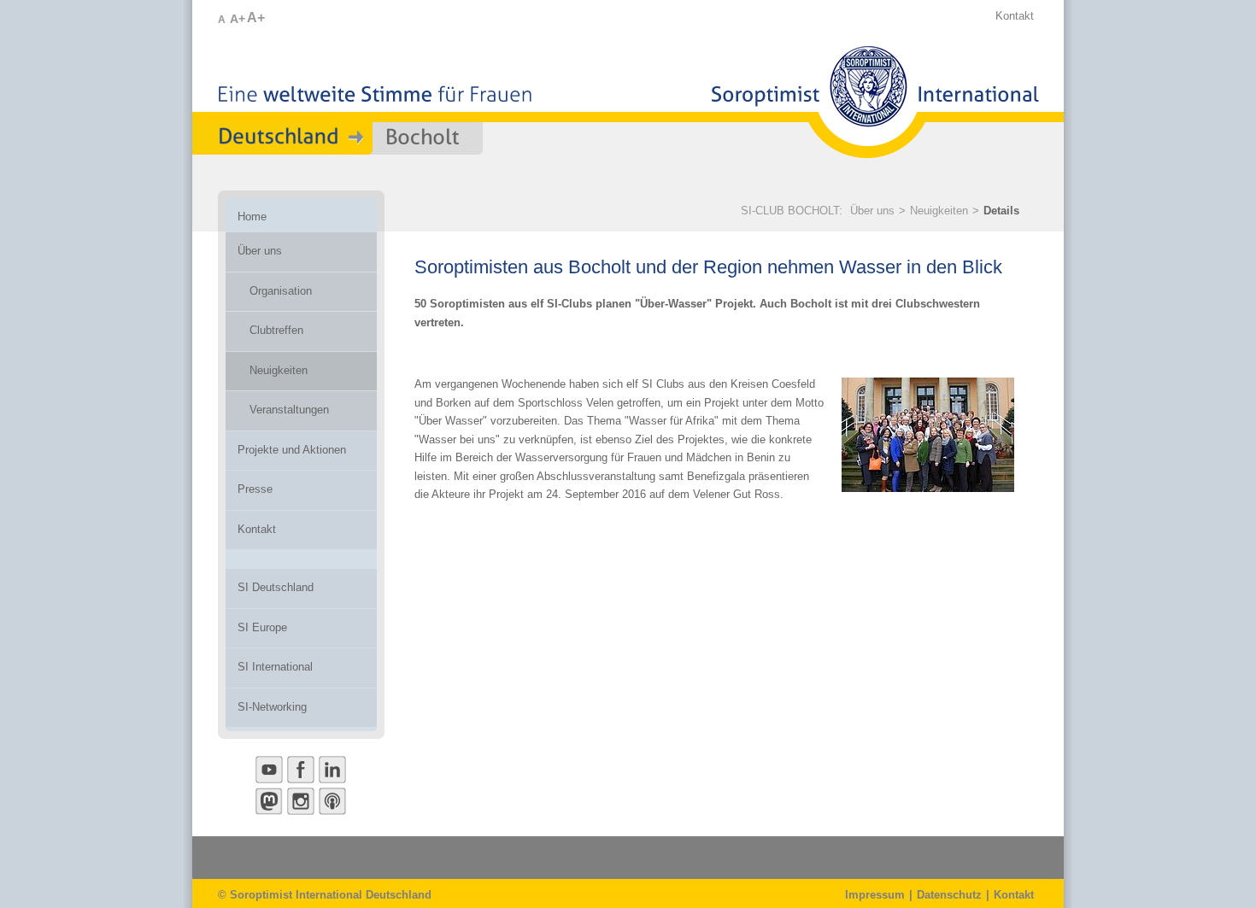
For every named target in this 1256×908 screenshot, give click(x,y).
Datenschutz (949, 894)
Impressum (875, 894)
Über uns (872, 210)
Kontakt (1014, 15)
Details (1001, 210)
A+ (237, 19)
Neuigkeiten (939, 210)
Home (252, 216)
